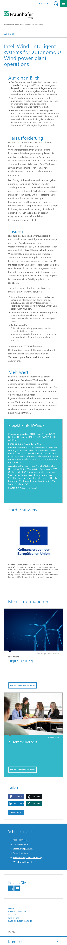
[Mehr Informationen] (33, 630)
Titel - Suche (56, 3)
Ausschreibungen (17, 911)
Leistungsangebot (21, 844)
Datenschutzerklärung (20, 921)
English (43, 3)
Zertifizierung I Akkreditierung (27, 857)
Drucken (16, 812)
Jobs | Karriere (20, 840)
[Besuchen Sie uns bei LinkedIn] (10, 888)
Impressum (13, 918)
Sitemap (12, 915)
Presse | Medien (20, 853)
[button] (16, 796)
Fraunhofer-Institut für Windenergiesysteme (23, 24)
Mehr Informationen (22, 685)
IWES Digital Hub (21, 862)
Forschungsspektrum (22, 849)
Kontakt (12, 908)
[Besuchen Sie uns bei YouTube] (17, 888)
